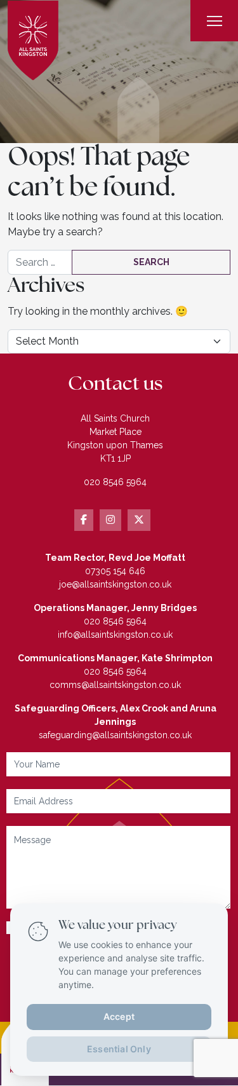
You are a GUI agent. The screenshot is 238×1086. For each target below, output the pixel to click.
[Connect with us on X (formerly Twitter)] (139, 520)
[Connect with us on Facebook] (83, 520)
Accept (119, 1015)
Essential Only (119, 1048)
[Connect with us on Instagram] (110, 520)
